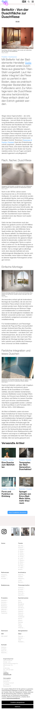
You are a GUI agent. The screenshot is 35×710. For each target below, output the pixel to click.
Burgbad (21, 604)
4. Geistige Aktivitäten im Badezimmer (22, 555)
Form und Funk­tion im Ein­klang (7, 494)
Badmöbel (22, 489)
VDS (19, 640)
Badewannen (5, 606)
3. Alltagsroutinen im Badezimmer (22, 553)
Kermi (20, 618)
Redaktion (21, 642)
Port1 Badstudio (22, 593)
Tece (19, 624)
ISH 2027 (4, 636)
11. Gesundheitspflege (22, 567)
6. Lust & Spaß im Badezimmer (22, 558)
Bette (28, 63)
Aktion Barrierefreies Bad (22, 638)
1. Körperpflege (22, 549)
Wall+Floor (21, 575)
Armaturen (12, 489)
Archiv (20, 569)
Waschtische (5, 609)
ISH (2, 634)
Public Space (5, 577)
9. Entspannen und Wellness (22, 564)
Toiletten (4, 613)
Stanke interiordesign (22, 591)
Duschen (11, 460)
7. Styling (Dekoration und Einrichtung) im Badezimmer (22, 560)
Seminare (4, 631)
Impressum (5, 647)
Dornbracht (22, 608)
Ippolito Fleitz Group (22, 595)
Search (28, 1)
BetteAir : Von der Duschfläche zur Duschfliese (15, 13)
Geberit (20, 611)
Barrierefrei (22, 582)
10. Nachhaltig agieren (22, 566)
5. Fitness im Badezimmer (22, 557)
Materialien (22, 578)
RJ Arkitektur (22, 589)
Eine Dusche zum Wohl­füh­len (8, 465)
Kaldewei (21, 617)
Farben (20, 577)
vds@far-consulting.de (7, 673)
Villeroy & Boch (22, 628)
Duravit (20, 609)
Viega (20, 626)
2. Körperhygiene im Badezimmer (22, 551)
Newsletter (5, 652)
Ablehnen (17, 707)
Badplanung (5, 585)
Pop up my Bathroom (22, 636)
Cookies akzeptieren (17, 702)
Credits (3, 649)
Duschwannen (13, 57)
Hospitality (5, 575)
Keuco (20, 620)
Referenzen (5, 572)
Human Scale (22, 547)
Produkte (4, 57)
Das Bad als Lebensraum (22, 546)
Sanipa (20, 622)
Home (3, 543)
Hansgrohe (21, 615)
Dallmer (20, 606)
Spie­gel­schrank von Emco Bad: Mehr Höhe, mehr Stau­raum (25, 497)
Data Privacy (5, 651)
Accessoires (5, 602)
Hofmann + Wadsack (22, 588)
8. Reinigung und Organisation (22, 562)
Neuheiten (4, 600)
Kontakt (4, 645)
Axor (19, 600)
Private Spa (5, 578)
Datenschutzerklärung (13, 698)
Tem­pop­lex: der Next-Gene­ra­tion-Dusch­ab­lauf (25, 466)
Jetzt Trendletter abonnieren (17, 512)
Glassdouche (22, 613)
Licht (20, 580)
